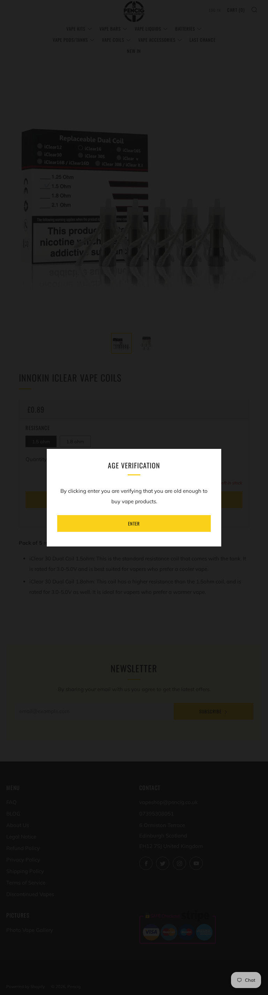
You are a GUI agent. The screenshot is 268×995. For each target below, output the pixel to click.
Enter (134, 523)
